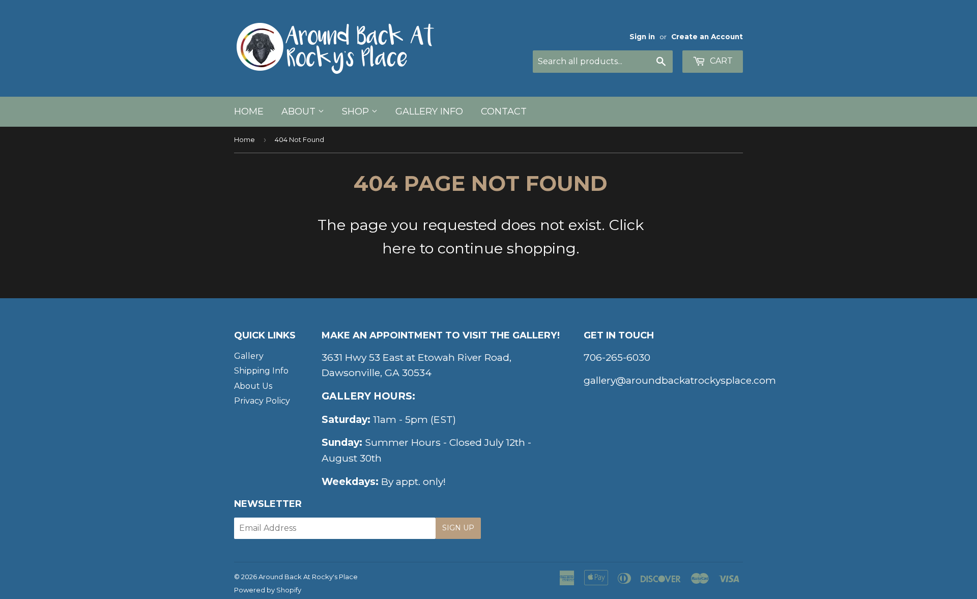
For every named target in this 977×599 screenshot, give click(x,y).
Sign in (642, 37)
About (299, 111)
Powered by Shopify (267, 590)
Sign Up (458, 527)
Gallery (249, 356)
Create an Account (707, 37)
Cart (720, 61)
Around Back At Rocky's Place (308, 577)
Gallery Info (429, 111)
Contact (504, 111)
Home (249, 111)
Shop (356, 111)
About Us (253, 386)
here (399, 248)
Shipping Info (261, 371)
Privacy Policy (262, 401)
